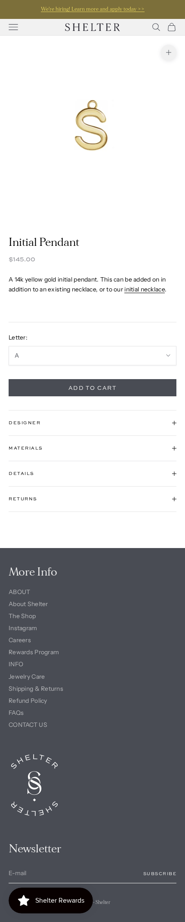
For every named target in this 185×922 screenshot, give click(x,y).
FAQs (16, 713)
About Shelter (28, 604)
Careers (20, 640)
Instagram (23, 628)
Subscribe (160, 873)
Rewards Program (34, 652)
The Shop (22, 616)
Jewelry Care (27, 676)
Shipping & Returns (36, 688)
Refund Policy (28, 701)
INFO (16, 664)
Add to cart (92, 388)
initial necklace (144, 289)
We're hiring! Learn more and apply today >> (93, 9)
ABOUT (19, 592)
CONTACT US (28, 725)
